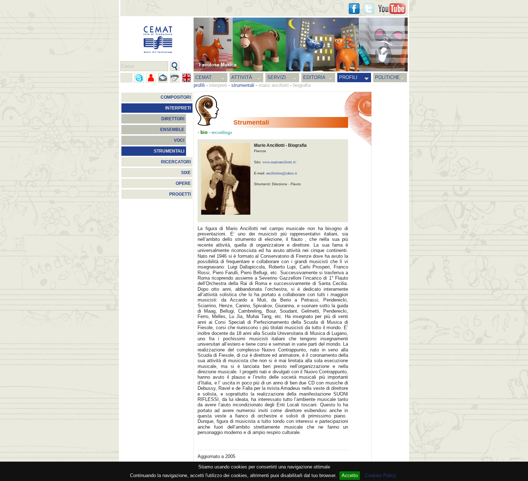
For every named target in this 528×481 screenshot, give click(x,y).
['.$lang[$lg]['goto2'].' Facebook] (354, 8)
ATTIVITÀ (241, 77)
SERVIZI (276, 77)
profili (199, 85)
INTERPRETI (178, 108)
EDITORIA (314, 77)
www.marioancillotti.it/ (279, 162)
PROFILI (348, 77)
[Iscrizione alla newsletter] (163, 78)
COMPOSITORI (176, 97)
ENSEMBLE (172, 129)
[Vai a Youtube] (392, 8)
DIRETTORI (172, 119)
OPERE (183, 183)
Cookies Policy (380, 475)
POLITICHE (387, 77)
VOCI (179, 140)
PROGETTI (180, 194)
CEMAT (203, 77)
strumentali (242, 85)
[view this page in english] (186, 78)
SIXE (186, 173)
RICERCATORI (176, 162)
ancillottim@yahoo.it (281, 173)
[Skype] (139, 78)
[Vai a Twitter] (368, 8)
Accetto (350, 475)
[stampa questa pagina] (175, 78)
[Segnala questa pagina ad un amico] (151, 78)
